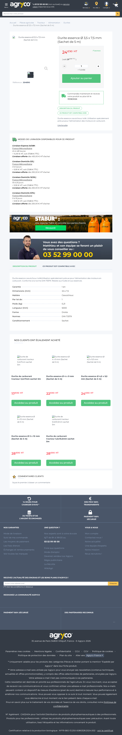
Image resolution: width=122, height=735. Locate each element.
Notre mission (92, 550)
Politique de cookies (102, 651)
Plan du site (66, 655)
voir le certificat (105, 730)
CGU (77, 651)
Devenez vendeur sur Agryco (58, 556)
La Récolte (49, 564)
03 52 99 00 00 (41, 4)
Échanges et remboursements (19, 550)
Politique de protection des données (36, 655)
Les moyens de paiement (16, 541)
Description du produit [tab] (25, 266)
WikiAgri (48, 568)
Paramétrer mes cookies (18, 651)
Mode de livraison (13, 533)
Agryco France (93, 655)
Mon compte (91, 533)
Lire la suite (63, 125)
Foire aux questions (54, 548)
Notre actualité (92, 541)
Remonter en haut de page (114, 722)
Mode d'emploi (52, 552)
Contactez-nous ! (94, 537)
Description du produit (70, 108)
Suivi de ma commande (16, 537)
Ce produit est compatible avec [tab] (59, 266)
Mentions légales (43, 651)
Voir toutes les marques (16, 554)
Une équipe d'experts (96, 546)
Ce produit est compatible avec (73, 113)
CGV (86, 651)
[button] (86, 5)
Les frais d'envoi (12, 546)
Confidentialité (63, 651)
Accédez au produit (26, 402)
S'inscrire (113, 583)
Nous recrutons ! (93, 554)
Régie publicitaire (53, 560)
